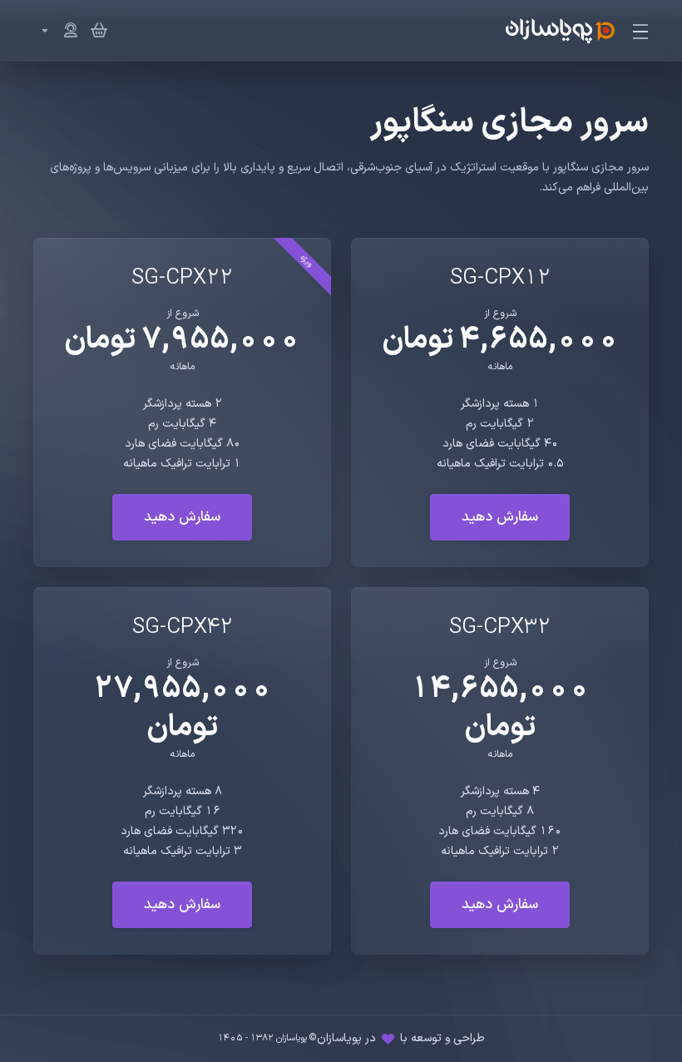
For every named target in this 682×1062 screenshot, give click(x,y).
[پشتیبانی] (55, 30)
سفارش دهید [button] (500, 517)
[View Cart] (95, 30)
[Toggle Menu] (641, 31)
